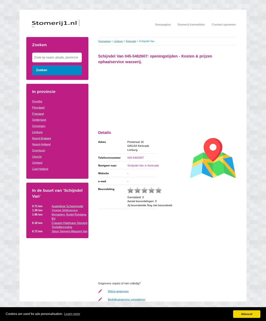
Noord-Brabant (41, 138)
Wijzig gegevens (118, 291)
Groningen (38, 126)
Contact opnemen (224, 24)
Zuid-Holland (40, 169)
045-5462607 (135, 157)
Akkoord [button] (246, 314)
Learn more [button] (72, 314)
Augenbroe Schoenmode (67, 206)
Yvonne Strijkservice (65, 210)
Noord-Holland (41, 144)
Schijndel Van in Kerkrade (143, 165)
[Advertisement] (57, 266)
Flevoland (38, 107)
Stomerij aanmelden (191, 24)
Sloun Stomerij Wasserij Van (69, 231)
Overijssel (38, 150)
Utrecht (36, 156)
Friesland (38, 113)
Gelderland (39, 119)
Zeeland (37, 162)
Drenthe (37, 101)
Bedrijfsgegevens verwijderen (126, 299)
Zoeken (41, 70)
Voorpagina (163, 24)
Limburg (37, 132)
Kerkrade (131, 41)
